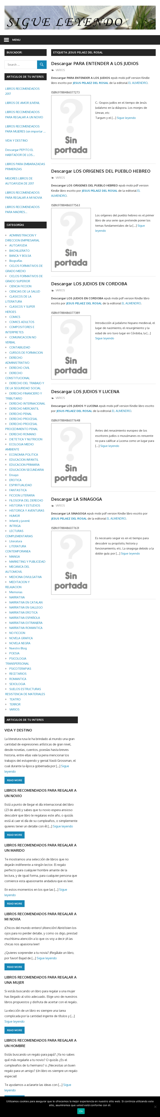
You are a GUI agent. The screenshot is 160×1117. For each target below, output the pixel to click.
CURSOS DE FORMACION (26, 352)
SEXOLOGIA (17, 684)
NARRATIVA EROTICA (23, 612)
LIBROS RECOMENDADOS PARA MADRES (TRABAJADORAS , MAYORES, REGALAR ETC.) (24, 210)
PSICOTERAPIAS (20, 668)
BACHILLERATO (19, 250)
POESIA (14, 653)
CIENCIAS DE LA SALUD (24, 291)
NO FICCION (17, 633)
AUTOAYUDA (18, 245)
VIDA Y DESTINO (16, 140)
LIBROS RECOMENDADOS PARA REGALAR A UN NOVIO (24, 114)
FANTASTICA (18, 490)
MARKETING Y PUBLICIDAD (27, 561)
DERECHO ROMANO (22, 434)
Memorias (15, 592)
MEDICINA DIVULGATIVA (25, 577)
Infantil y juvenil (19, 521)
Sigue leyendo (126, 118)
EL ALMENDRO (138, 83)
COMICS (14, 317)
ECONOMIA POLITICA (23, 454)
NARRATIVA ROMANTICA (26, 628)
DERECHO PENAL (20, 414)
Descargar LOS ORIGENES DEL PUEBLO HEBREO (100, 171)
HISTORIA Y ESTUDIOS (24, 505)
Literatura (15, 541)
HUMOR (14, 516)
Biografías (15, 261)
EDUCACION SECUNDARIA (26, 470)
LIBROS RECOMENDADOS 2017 (22, 91)
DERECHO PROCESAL (23, 419)
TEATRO (15, 699)
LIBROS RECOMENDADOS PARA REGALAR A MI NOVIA (23, 195)
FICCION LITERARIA (22, 495)
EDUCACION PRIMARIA (24, 465)
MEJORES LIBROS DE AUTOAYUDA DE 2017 (19, 181)
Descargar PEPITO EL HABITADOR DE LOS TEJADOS (19, 153)
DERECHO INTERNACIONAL (27, 403)
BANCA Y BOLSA (20, 256)
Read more (14, 780)
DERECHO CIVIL (19, 368)
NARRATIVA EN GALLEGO (26, 607)
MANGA (14, 556)
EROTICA (15, 480)
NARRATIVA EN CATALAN (26, 602)
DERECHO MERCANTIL (24, 408)
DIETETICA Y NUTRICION (25, 439)
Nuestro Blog (18, 648)
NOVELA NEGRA (19, 643)
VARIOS (60, 70)
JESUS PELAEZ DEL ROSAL (90, 83)
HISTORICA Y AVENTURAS (26, 510)
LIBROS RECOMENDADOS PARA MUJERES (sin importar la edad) (25, 129)
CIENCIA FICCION (20, 286)
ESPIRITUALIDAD (20, 485)
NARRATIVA (17, 597)
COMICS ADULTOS (21, 322)
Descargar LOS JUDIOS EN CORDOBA (89, 283)
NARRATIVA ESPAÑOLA (24, 618)
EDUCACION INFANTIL (23, 459)
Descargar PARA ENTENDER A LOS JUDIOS (95, 63)
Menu (16, 39)
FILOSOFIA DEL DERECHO (26, 500)
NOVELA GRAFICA (21, 638)
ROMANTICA (17, 679)
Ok (81, 1111)
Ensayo (14, 475)
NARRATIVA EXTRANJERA (26, 623)
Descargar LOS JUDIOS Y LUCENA (85, 391)
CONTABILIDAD (19, 347)
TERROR (14, 704)
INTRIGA (15, 526)
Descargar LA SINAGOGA (76, 499)
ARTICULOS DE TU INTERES (25, 719)
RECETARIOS (18, 674)
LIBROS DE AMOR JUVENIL (22, 103)
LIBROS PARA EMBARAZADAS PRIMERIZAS (25, 166)
